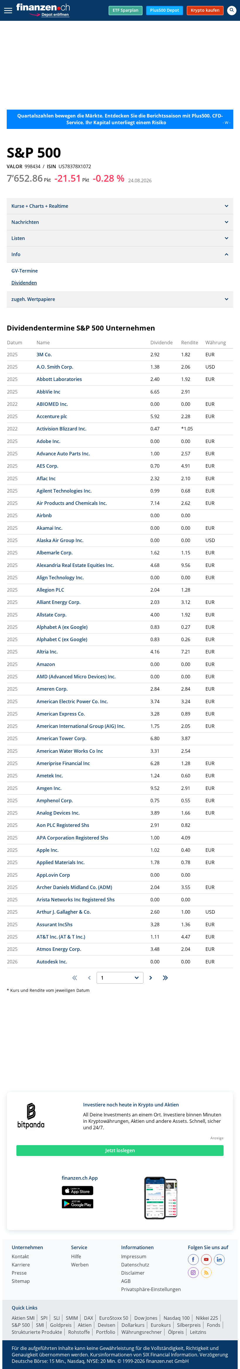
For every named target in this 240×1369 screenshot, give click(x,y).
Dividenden (24, 283)
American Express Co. (61, 714)
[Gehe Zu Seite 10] (165, 978)
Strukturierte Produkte (37, 1332)
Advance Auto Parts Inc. (63, 453)
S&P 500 (21, 1325)
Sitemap (21, 1281)
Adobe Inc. (48, 441)
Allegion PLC (50, 590)
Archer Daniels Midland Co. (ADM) (74, 887)
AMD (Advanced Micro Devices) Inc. (76, 676)
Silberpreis (189, 1325)
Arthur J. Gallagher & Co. (64, 912)
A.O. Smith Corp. (55, 367)
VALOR (14, 166)
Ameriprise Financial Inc (63, 763)
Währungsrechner (141, 1332)
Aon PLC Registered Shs (63, 825)
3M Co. (44, 354)
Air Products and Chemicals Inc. (72, 503)
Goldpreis (61, 1325)
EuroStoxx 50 (113, 1318)
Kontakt (20, 1257)
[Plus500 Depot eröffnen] (49, 14)
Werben (80, 1265)
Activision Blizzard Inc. (61, 428)
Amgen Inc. (49, 788)
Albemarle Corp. (55, 552)
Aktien (85, 1325)
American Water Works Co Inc (70, 751)
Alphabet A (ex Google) (62, 627)
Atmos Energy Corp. (59, 949)
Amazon (46, 664)
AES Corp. (47, 466)
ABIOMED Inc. (52, 404)
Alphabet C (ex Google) (62, 639)
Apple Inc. (48, 850)
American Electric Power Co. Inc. (72, 701)
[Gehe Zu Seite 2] (151, 978)
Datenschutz (135, 1265)
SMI (40, 1325)
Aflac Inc (46, 478)
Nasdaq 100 (177, 1318)
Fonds (213, 1325)
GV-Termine (24, 271)
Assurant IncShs (55, 924)
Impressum (133, 1257)
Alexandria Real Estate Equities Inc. (75, 565)
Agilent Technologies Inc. (64, 491)
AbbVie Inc (48, 392)
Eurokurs (161, 1325)
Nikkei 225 (207, 1318)
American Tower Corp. (61, 738)
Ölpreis (176, 1332)
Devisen (106, 1325)
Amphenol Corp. (55, 800)
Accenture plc (52, 416)
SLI (57, 1318)
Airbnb (44, 515)
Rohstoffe (79, 1332)
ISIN (51, 166)
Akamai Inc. (49, 528)
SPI (44, 1318)
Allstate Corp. (51, 615)
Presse (19, 1273)
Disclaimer (133, 1273)
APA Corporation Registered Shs (72, 838)
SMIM (72, 1318)
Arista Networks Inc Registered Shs (76, 899)
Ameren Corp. (52, 689)
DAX (88, 1318)
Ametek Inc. (50, 775)
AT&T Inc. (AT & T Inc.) (61, 937)
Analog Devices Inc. (58, 813)
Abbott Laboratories (59, 379)
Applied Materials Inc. (61, 862)
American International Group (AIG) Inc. (81, 726)
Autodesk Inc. (52, 961)
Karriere (21, 1265)
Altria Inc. (47, 651)
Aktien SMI (23, 1318)
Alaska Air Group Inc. (60, 540)
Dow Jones (145, 1318)
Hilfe (76, 1257)
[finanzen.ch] (43, 7)
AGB (126, 1281)
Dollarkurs (133, 1325)
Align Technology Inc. (60, 577)
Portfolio (105, 1332)
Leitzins (198, 1332)
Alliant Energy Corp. (58, 602)
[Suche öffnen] (231, 10)
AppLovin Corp (53, 875)
